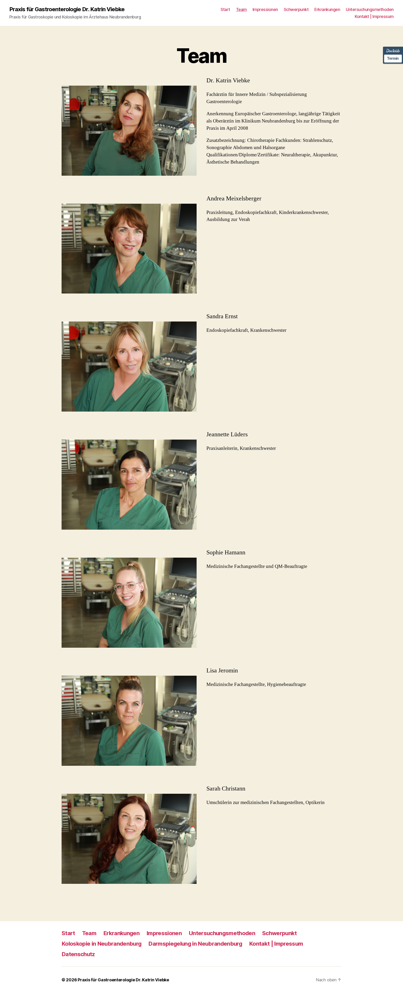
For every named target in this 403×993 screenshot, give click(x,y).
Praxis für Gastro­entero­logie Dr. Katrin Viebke (67, 9)
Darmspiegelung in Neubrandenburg (195, 943)
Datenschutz (78, 954)
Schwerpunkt (296, 9)
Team (241, 9)
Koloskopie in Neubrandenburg (101, 943)
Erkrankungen (327, 9)
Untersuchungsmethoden (370, 9)
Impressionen (265, 9)
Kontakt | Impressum (374, 16)
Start (225, 9)
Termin (393, 58)
